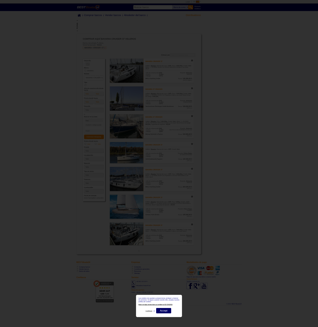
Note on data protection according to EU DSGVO (155, 305)
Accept (163, 310)
